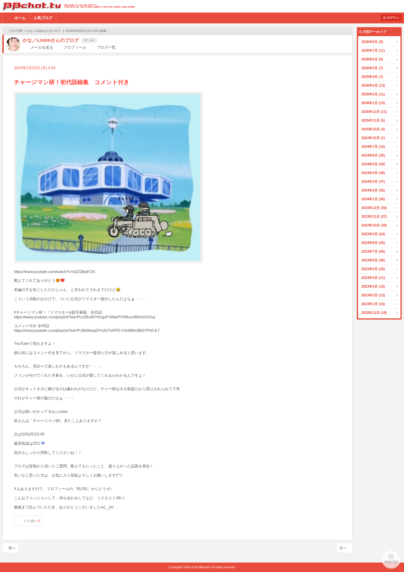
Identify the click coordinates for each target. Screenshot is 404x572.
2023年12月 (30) (374, 208)
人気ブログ (42, 18)
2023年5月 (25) (373, 269)
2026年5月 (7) (372, 68)
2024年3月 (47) (373, 181)
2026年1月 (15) (373, 103)
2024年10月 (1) (373, 138)
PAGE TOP (391, 559)
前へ (12, 548)
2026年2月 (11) (373, 94)
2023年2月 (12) (373, 295)
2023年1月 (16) (373, 304)
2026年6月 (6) (372, 59)
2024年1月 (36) (373, 199)
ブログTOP (15, 31)
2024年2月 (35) (373, 190)
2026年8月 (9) (372, 42)
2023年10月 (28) (374, 225)
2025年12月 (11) (374, 112)
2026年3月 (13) (373, 85)
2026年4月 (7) (372, 77)
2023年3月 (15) (373, 286)
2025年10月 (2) (373, 129)
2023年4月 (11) (373, 278)
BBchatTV (67, 6)
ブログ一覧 (106, 47)
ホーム (20, 18)
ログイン (393, 17)
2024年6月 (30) (373, 155)
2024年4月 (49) (373, 173)
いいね (32, 521)
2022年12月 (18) (374, 313)
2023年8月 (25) (373, 243)
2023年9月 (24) (373, 234)
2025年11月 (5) (373, 120)
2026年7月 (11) (373, 50)
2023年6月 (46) (373, 260)
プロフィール (75, 47)
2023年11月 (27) (374, 216)
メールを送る (41, 47)
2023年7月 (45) (373, 251)
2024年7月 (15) (373, 147)
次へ (342, 548)
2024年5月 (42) (373, 164)
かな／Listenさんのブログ (44, 31)
